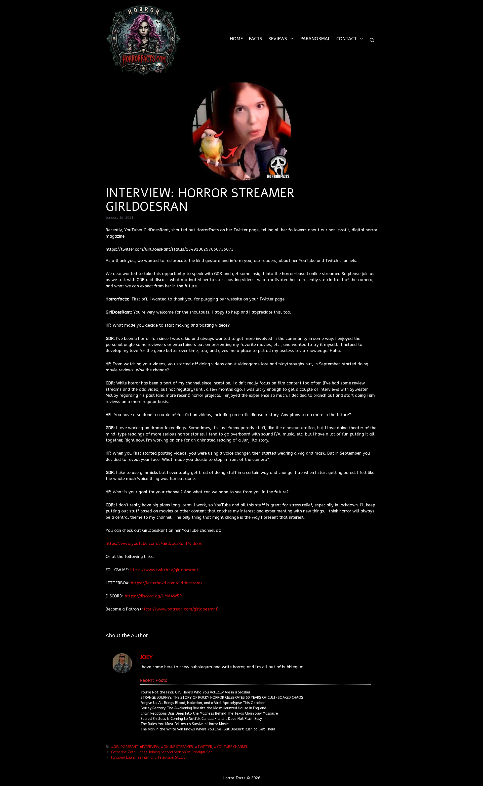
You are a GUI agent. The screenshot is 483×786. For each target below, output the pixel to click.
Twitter (204, 747)
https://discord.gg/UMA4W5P (153, 596)
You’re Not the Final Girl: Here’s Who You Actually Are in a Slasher (195, 692)
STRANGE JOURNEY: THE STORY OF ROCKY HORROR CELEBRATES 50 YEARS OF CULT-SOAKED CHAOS (222, 697)
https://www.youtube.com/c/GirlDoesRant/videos (154, 543)
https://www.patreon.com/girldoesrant (179, 609)
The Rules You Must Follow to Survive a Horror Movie (185, 724)
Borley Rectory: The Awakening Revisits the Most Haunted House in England (203, 708)
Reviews (277, 38)
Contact (346, 38)
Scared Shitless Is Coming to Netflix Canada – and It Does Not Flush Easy (201, 719)
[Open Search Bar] (372, 40)
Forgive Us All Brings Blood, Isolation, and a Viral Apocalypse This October (203, 703)
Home (236, 38)
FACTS (255, 38)
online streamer (178, 747)
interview (150, 747)
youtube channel (232, 747)
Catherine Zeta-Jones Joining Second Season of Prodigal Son (162, 752)
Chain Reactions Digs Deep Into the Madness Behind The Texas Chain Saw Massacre (209, 713)
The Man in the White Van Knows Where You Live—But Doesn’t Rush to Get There (208, 729)
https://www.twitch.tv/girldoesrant (164, 569)
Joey (146, 657)
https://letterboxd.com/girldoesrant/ (167, 583)
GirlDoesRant (126, 747)
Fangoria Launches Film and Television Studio (148, 757)
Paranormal (315, 38)
